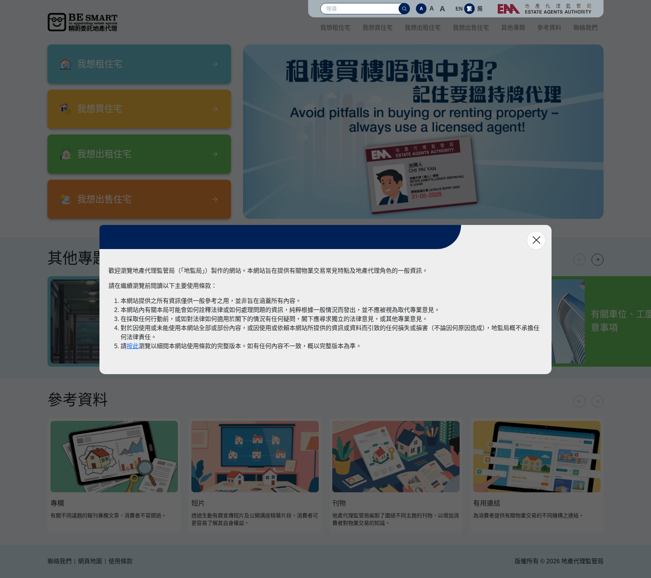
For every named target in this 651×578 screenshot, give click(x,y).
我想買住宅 (377, 27)
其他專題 (513, 27)
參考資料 (549, 27)
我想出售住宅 (471, 27)
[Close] (536, 240)
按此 (133, 346)
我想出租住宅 (423, 27)
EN (459, 9)
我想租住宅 (335, 27)
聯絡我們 (585, 27)
